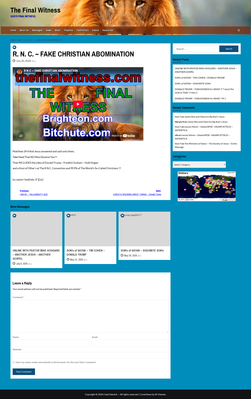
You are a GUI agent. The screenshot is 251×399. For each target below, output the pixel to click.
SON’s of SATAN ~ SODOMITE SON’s (142, 250)
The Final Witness (35, 10)
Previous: (34, 192)
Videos (95, 30)
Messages (37, 30)
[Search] (239, 30)
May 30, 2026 (130, 255)
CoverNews (146, 394)
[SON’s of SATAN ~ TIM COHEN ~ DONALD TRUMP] (90, 229)
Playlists (68, 30)
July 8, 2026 (21, 263)
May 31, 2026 (76, 259)
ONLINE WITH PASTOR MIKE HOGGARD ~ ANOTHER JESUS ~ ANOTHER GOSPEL (36, 254)
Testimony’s (83, 30)
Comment (18, 297)
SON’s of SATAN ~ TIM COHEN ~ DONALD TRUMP (86, 252)
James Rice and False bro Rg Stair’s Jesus (204, 116)
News (48, 30)
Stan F (178, 116)
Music (58, 30)
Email (94, 337)
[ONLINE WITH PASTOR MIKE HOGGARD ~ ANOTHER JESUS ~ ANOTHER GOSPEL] (36, 229)
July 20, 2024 (23, 60)
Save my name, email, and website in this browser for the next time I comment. (56, 362)
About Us (24, 30)
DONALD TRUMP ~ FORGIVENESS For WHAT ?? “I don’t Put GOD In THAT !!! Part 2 (204, 91)
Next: (137, 192)
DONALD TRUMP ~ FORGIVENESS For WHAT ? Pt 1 (200, 98)
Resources (108, 30)
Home (13, 30)
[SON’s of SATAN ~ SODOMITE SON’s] (144, 229)
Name (16, 337)
